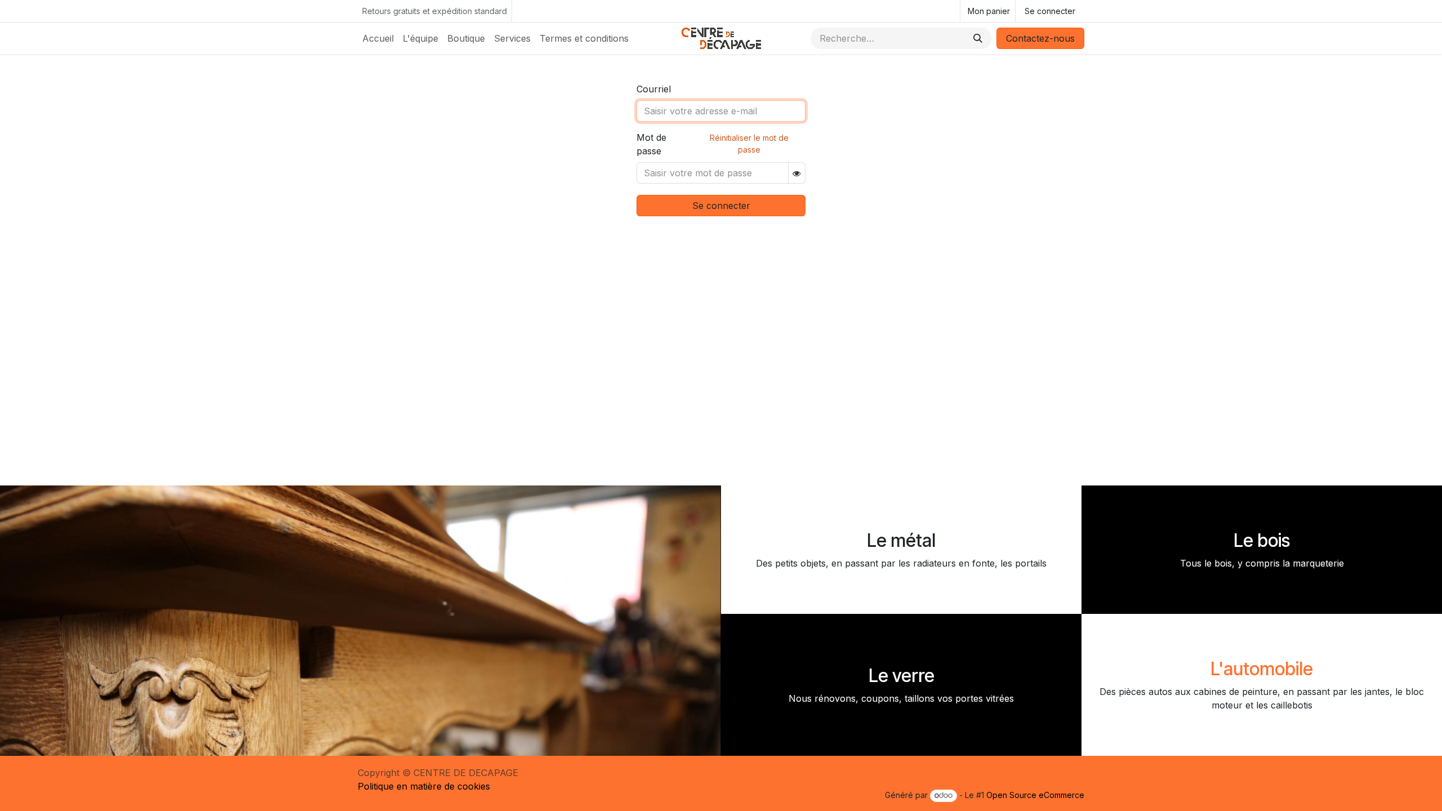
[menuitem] (378, 38)
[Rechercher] (978, 38)
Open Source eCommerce (1035, 795)
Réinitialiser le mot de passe (749, 143)
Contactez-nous (1040, 38)
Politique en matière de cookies (424, 786)
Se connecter (1050, 11)
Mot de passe (651, 144)
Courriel (654, 89)
